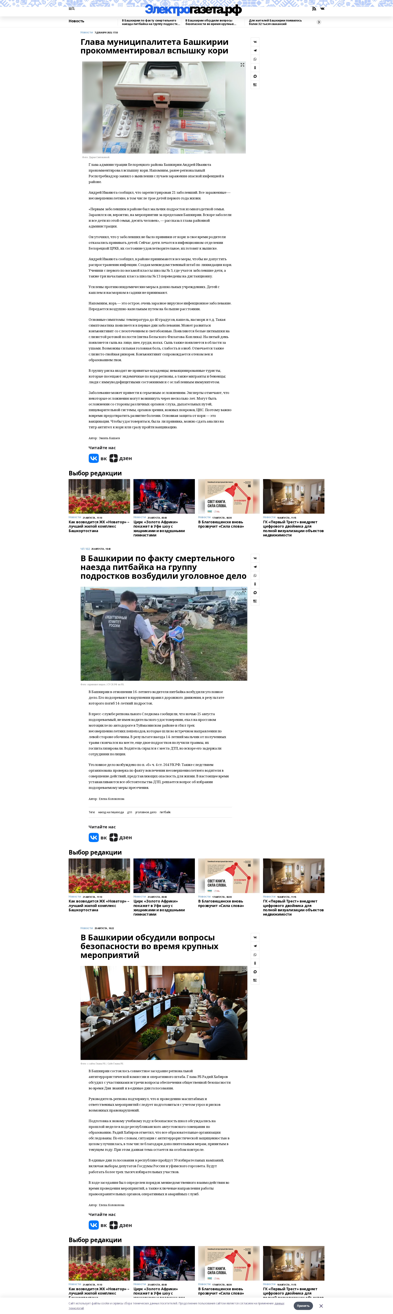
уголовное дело (146, 812)
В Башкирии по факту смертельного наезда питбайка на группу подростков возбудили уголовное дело (151, 22)
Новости (86, 32)
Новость (76, 21)
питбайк (165, 812)
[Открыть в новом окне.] (98, 458)
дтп (129, 812)
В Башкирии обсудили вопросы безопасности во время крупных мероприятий (209, 22)
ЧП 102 (85, 549)
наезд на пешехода (111, 812)
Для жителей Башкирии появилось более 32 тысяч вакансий (275, 22)
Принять (303, 1306)
